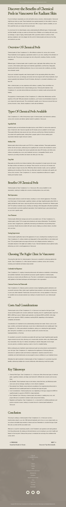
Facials (33, 466)
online (44, 2)
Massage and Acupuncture (33, 470)
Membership (33, 473)
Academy (33, 475)
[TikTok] (38, 492)
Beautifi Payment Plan (33, 477)
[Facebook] (28, 492)
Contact (33, 484)
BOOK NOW (33, 487)
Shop (33, 480)
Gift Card (33, 482)
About (33, 463)
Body (33, 468)
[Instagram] (33, 492)
